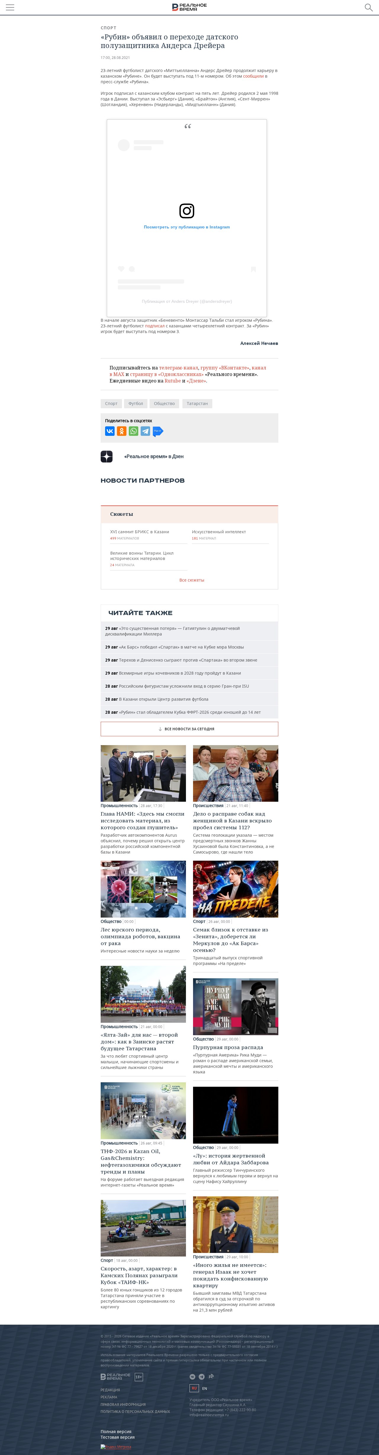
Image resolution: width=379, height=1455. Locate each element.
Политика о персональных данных (135, 1412)
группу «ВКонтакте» (224, 367)
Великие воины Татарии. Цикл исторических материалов (142, 558)
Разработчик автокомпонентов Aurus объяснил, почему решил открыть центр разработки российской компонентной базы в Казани (143, 832)
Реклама (109, 1397)
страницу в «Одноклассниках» (167, 374)
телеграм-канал (178, 367)
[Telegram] (145, 431)
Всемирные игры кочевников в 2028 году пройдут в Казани (173, 673)
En (204, 1388)
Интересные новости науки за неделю (140, 940)
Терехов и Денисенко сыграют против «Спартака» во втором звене (181, 660)
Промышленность (119, 805)
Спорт (109, 28)
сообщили (254, 76)
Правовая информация (123, 1405)
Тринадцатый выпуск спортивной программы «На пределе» (230, 946)
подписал (155, 326)
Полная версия (116, 1431)
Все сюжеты (191, 580)
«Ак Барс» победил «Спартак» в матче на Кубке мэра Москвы (174, 647)
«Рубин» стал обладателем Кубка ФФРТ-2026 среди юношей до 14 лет (183, 712)
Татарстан (197, 403)
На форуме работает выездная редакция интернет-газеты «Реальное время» (142, 1168)
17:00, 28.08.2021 (115, 57)
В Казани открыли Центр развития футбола (156, 699)
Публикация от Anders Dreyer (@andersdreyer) (187, 301)
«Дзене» (196, 380)
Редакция (110, 1390)
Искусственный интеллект (219, 534)
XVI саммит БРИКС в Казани (139, 534)
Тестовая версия (118, 1437)
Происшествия (208, 805)
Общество (164, 403)
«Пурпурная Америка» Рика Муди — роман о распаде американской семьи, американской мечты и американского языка (233, 1059)
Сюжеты (121, 513)
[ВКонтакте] (110, 431)
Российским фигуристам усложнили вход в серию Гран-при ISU (177, 686)
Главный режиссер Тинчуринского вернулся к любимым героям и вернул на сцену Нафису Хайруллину (235, 1168)
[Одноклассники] (121, 431)
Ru (194, 1388)
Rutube (173, 380)
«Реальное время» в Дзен (154, 456)
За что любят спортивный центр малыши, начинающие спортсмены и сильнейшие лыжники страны (140, 1050)
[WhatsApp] (133, 431)
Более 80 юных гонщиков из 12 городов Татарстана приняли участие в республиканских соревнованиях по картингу (141, 1287)
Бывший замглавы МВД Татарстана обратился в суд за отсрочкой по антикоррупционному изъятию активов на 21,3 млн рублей (234, 1287)
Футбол (136, 403)
